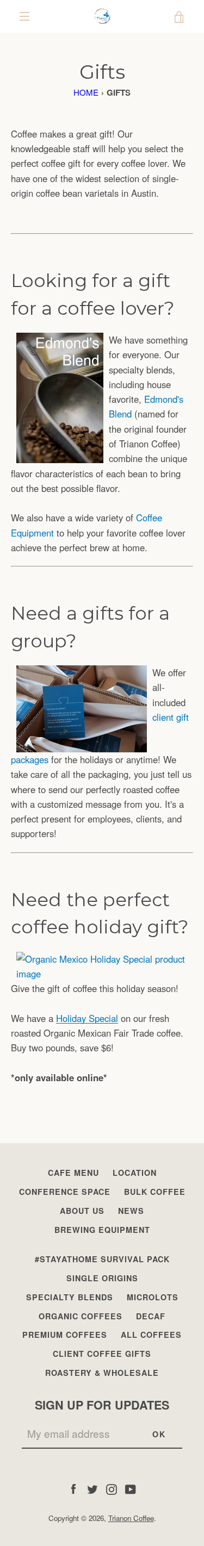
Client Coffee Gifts (102, 1353)
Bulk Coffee (155, 1191)
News (131, 1210)
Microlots (152, 1297)
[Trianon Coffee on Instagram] (111, 1488)
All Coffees (151, 1334)
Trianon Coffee (131, 1518)
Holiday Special (87, 1018)
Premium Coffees (64, 1334)
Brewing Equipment (102, 1229)
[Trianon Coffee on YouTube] (130, 1488)
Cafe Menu (73, 1172)
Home (85, 92)
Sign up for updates (102, 1405)
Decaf (150, 1316)
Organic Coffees (80, 1316)
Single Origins (102, 1278)
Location (135, 1172)
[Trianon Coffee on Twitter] (92, 1488)
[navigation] (24, 16)
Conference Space (64, 1191)
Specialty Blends (69, 1297)
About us (82, 1210)
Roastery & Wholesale (102, 1372)
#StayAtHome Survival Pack (102, 1259)
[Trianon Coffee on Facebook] (73, 1488)
